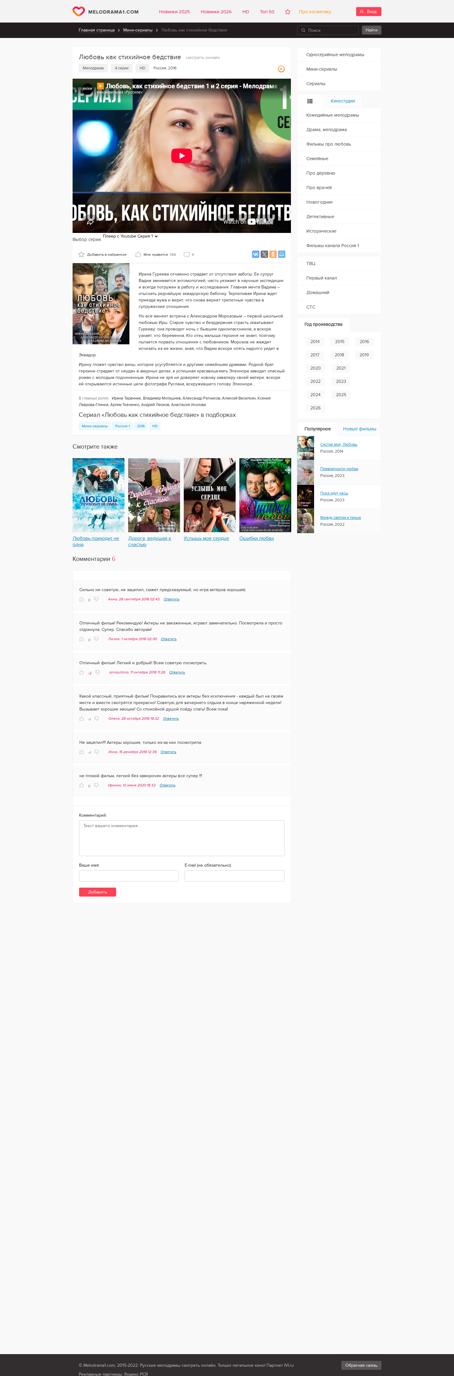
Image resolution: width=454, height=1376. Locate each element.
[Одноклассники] (273, 254)
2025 (341, 394)
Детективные (320, 216)
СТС (310, 307)
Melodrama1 (105, 11)
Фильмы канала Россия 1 (332, 245)
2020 (315, 368)
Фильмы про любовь (328, 144)
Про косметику (313, 12)
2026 (315, 408)
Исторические (321, 231)
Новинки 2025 (174, 12)
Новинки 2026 (216, 12)
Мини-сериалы (138, 30)
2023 (341, 381)
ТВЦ (310, 263)
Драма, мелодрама (326, 129)
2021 (341, 368)
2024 (315, 394)
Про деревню (320, 173)
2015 (339, 341)
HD (245, 12)
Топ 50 (267, 12)
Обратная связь (361, 1365)
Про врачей (319, 187)
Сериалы (316, 83)
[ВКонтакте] (255, 254)
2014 (315, 341)
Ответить (171, 599)
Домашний (317, 292)
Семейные (317, 158)
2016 (141, 426)
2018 (339, 355)
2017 (314, 355)
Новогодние (319, 202)
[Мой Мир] (281, 254)
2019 (364, 355)
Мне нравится (160, 254)
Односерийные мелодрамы (335, 54)
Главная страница (97, 30)
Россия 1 (122, 426)
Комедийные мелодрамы (332, 115)
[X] (264, 254)
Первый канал (321, 278)
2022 (315, 381)
